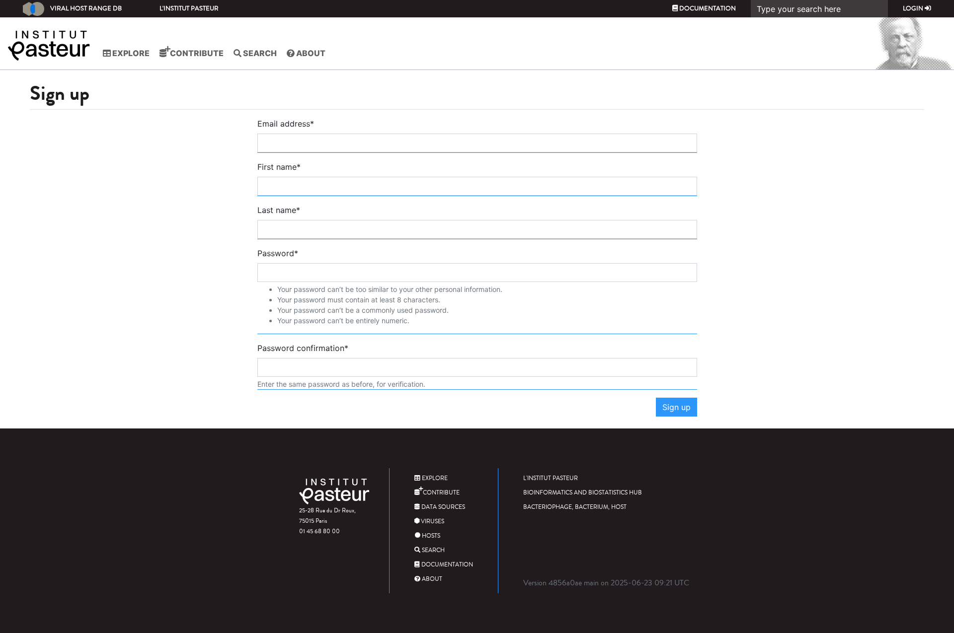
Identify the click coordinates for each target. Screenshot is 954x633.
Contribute (196, 53)
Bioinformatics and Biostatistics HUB (582, 493)
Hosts (430, 536)
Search (259, 53)
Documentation (707, 8)
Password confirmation (302, 348)
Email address (285, 124)
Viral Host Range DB (86, 8)
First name (279, 167)
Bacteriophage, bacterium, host (575, 507)
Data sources (442, 507)
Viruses (431, 521)
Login (914, 8)
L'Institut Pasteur (189, 8)
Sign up (676, 407)
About (310, 53)
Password (277, 253)
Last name (278, 210)
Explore (130, 53)
